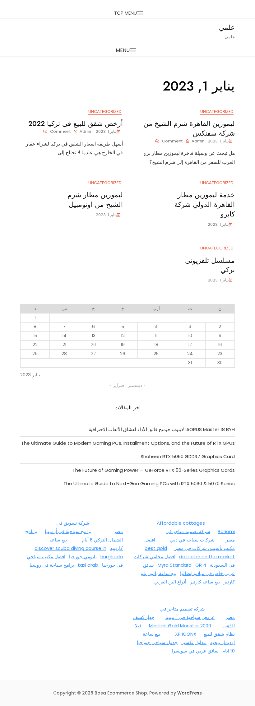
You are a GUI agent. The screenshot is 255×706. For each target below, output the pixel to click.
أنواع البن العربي (170, 581)
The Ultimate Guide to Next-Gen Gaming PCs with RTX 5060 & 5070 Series (149, 483)
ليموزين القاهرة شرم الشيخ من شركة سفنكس (189, 128)
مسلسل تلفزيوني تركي (210, 265)
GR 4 (200, 565)
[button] (127, 50)
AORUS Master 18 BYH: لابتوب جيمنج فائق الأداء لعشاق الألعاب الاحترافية (162, 429)
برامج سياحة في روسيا (52, 565)
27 (93, 354)
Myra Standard (175, 565)
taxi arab (88, 565)
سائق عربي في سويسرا (195, 651)
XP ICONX (185, 634)
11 (156, 335)
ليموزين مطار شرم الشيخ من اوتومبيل (95, 199)
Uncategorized (217, 111)
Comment (169, 141)
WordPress (189, 693)
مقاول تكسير (193, 642)
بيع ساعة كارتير (205, 581)
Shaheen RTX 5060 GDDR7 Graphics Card (188, 456)
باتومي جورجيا (83, 556)
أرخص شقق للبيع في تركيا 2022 (75, 123)
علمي (227, 27)
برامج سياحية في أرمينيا (68, 531)
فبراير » (116, 385)
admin (198, 141)
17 (190, 344)
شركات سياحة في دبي (192, 539)
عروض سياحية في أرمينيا (190, 617)
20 (93, 344)
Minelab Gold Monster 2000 (180, 625)
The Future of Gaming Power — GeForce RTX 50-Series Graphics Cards (153, 470)
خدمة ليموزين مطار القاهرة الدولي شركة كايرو (204, 204)
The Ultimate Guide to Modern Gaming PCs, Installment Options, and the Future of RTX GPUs (128, 443)
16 (220, 344)
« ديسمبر (137, 385)
